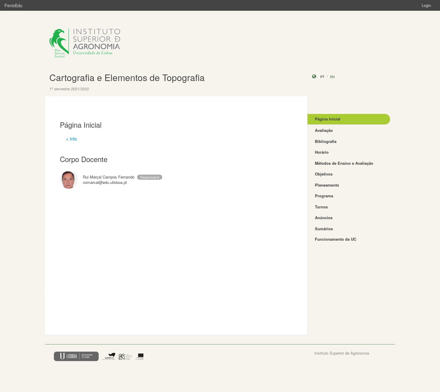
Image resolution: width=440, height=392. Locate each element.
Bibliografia (325, 141)
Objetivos (324, 174)
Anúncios (324, 217)
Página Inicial (327, 119)
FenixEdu (13, 5)
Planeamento (327, 185)
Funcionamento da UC (335, 239)
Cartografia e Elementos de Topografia (127, 77)
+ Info (71, 138)
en (332, 76)
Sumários (324, 228)
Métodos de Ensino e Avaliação (344, 163)
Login (426, 5)
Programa (324, 196)
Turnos (321, 207)
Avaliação (324, 130)
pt (322, 76)
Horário (322, 152)
